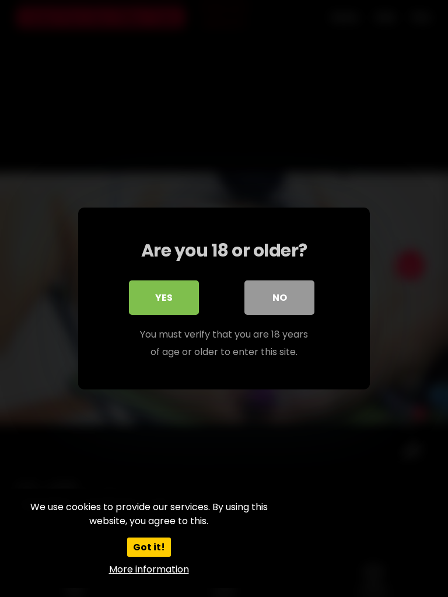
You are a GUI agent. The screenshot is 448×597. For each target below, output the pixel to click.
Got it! (149, 547)
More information (149, 569)
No (279, 297)
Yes (164, 297)
